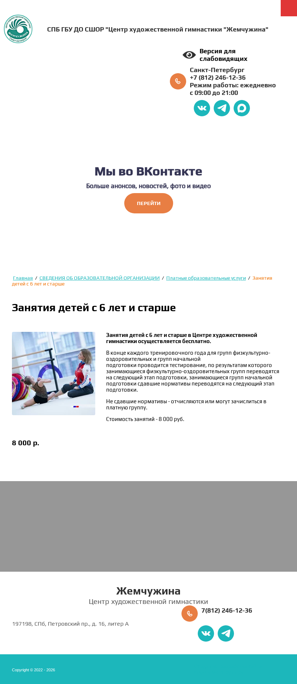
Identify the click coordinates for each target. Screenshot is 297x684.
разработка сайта (241, 666)
